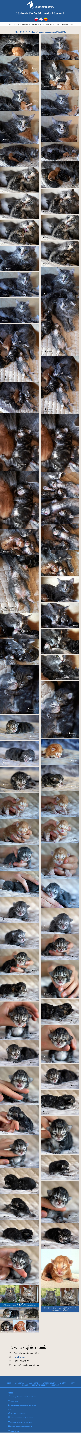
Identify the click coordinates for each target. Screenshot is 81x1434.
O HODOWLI (17, 24)
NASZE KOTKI (26, 24)
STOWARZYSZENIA (39, 1385)
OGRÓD (58, 24)
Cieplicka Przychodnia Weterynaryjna (23, 1405)
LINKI (71, 24)
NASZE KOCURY (37, 24)
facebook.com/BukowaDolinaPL (21, 1422)
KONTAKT (65, 24)
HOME (9, 24)
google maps (19, 1357)
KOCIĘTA (46, 24)
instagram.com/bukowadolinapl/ (21, 1426)
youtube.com (14, 1431)
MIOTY (52, 24)
